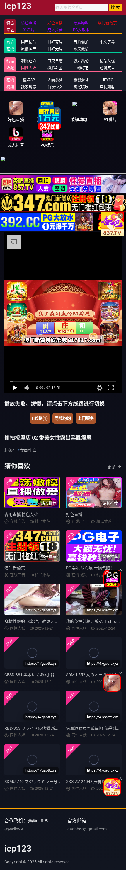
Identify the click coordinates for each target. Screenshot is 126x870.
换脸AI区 (54, 68)
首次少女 (55, 87)
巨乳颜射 (107, 87)
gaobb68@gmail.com (87, 829)
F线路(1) (40, 418)
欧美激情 (81, 49)
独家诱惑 (28, 87)
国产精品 (28, 42)
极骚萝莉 (81, 80)
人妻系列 (55, 80)
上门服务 (86, 418)
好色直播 (74, 514)
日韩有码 (55, 42)
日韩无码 (55, 49)
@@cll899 (13, 829)
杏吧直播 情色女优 (21, 514)
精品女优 (107, 61)
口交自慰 (55, 61)
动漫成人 (107, 68)
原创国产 (28, 49)
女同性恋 (28, 450)
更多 (112, 466)
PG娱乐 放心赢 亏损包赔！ (90, 567)
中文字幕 (107, 42)
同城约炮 (63, 418)
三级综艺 (81, 68)
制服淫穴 (28, 61)
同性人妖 (28, 68)
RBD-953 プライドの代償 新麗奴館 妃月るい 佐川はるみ (55, 728)
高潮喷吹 (81, 87)
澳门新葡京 (14, 567)
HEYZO (107, 80)
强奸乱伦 (81, 61)
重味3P (29, 80)
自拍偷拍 (81, 42)
